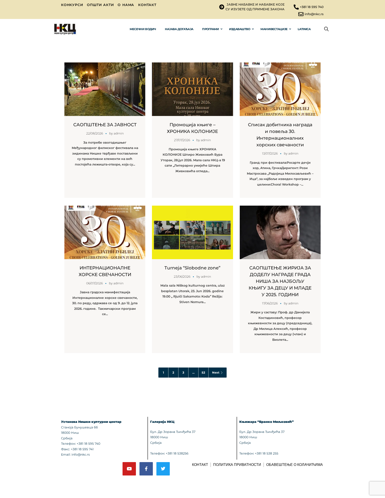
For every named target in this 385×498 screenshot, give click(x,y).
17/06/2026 (270, 303)
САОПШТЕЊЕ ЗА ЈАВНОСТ (105, 124)
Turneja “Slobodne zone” (192, 268)
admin (119, 133)
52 (203, 372)
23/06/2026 (182, 277)
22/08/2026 (94, 133)
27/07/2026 (182, 140)
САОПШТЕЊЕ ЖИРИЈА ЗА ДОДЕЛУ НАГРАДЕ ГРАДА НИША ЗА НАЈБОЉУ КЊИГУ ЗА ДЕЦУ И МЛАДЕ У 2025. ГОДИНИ (280, 281)
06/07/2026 (94, 283)
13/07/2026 (270, 153)
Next (215, 372)
